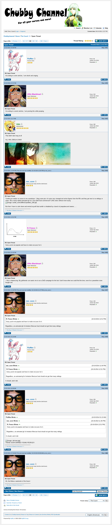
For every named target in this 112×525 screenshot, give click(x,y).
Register (22, 31)
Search (78, 28)
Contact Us (8, 514)
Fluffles (30, 59)
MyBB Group (24, 518)
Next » (46, 41)
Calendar (99, 28)
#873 (106, 118)
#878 (106, 336)
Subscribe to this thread (12, 505)
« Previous (15, 41)
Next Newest (19, 491)
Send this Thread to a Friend (14, 502)
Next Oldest (9, 491)
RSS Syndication (55, 514)
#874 (106, 170)
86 (23, 41)
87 (27, 41)
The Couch (24, 36)
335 (41, 41)
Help (106, 28)
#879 (106, 388)
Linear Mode (104, 44)
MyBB (12, 518)
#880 (106, 453)
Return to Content (34, 514)
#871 (106, 47)
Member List (88, 28)
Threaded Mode (95, 44)
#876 (106, 252)
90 (36, 41)
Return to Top (24, 514)
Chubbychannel (9, 36)
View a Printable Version (12, 500)
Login (17, 31)
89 (33, 41)
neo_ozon (48, 170)
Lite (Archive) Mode (45, 514)
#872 (106, 83)
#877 (106, 290)
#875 (106, 217)
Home (17, 36)
